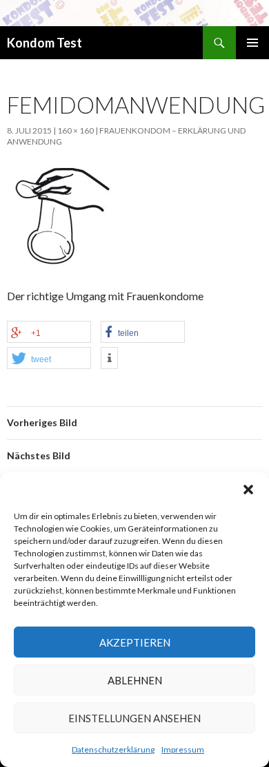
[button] (248, 489)
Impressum (182, 749)
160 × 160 (75, 130)
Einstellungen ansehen (134, 718)
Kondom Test (44, 42)
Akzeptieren (134, 642)
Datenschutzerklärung (113, 749)
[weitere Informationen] (109, 358)
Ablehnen (135, 680)
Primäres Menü (252, 42)
